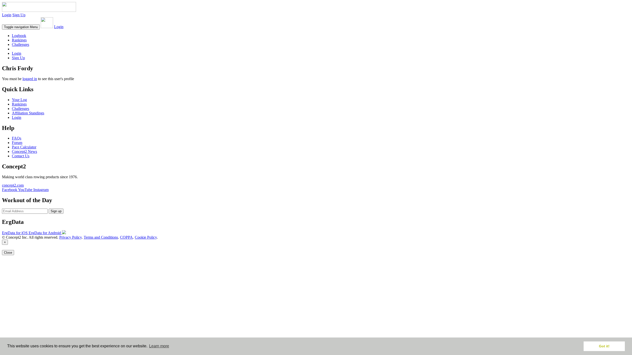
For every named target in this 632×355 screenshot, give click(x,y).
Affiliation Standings (28, 113)
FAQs (16, 138)
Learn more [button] (159, 346)
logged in (29, 79)
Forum (17, 143)
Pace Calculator (24, 147)
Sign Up (18, 15)
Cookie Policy (146, 237)
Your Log (19, 100)
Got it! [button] (604, 346)
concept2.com (13, 185)
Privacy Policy (70, 237)
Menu (21, 27)
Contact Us (20, 156)
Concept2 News (24, 151)
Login (6, 15)
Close (8, 252)
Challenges (20, 44)
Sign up (56, 211)
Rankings (19, 40)
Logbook (19, 36)
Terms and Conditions (101, 237)
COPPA (126, 237)
